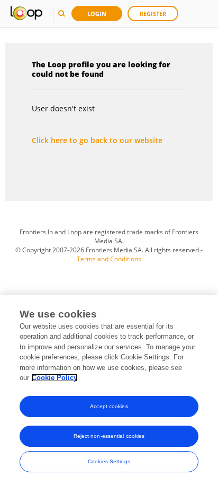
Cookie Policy (54, 378)
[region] (109, 390)
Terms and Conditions (109, 258)
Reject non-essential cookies (109, 436)
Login (96, 13)
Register (153, 13)
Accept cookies (109, 406)
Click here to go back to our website (97, 140)
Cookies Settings (109, 461)
